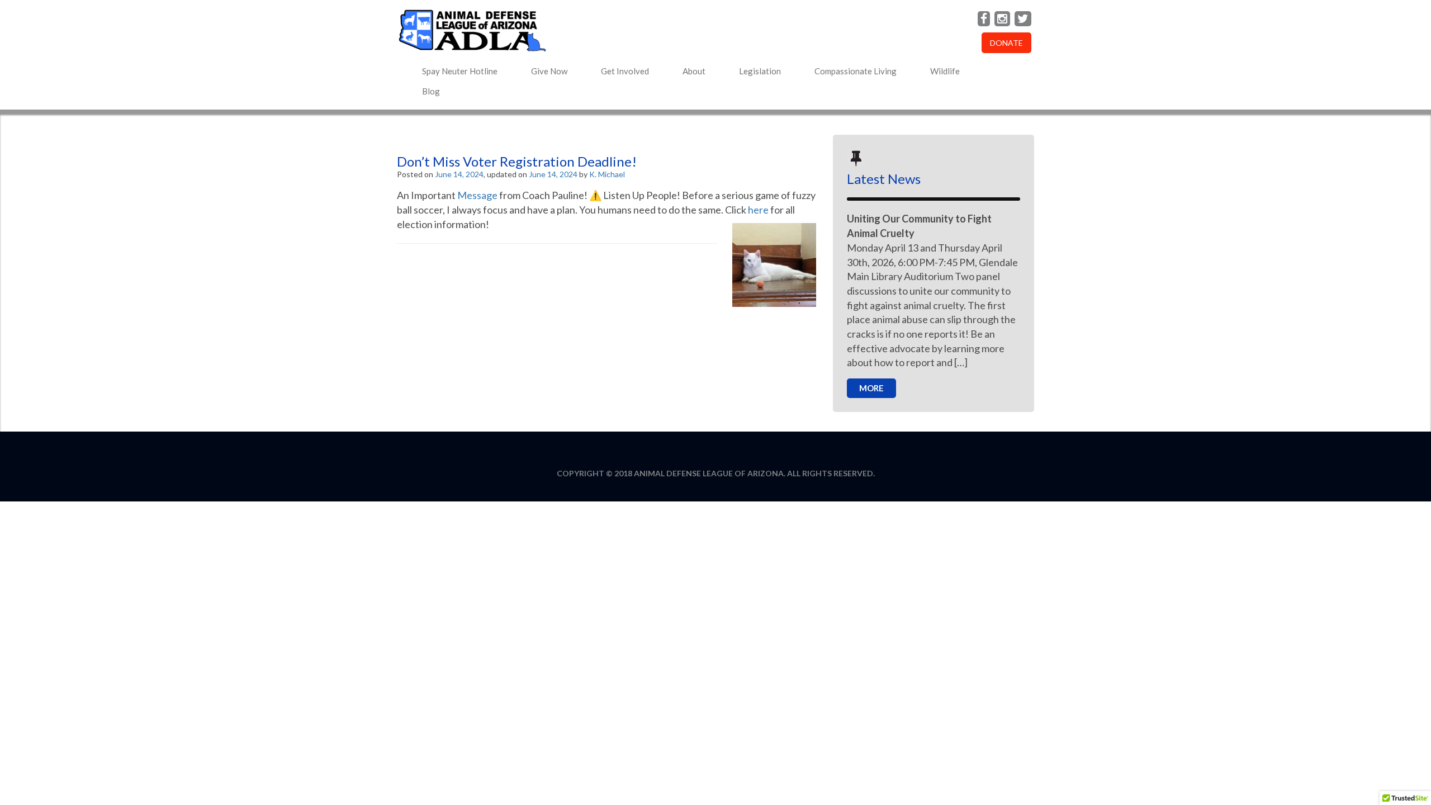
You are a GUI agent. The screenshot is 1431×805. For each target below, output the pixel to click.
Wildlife (945, 71)
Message (477, 195)
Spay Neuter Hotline (459, 71)
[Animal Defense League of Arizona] (606, 30)
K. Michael (607, 174)
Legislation (760, 71)
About (694, 71)
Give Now (549, 71)
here (758, 209)
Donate (1006, 43)
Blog (431, 91)
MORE (871, 388)
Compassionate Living (855, 71)
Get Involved (625, 71)
